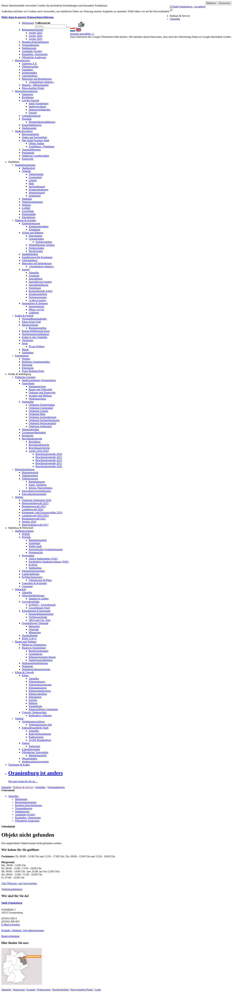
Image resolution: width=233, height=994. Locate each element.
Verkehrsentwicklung (33, 721)
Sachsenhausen (37, 186)
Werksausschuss (37, 398)
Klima (25, 675)
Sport (25, 343)
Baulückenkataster (38, 650)
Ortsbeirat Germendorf (41, 407)
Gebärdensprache (31, 115)
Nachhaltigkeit (30, 635)
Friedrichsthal (36, 174)
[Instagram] (77, 26)
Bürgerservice (22, 60)
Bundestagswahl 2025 (34, 506)
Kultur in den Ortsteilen (34, 337)
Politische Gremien (25, 377)
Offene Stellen (36, 143)
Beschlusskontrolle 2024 (48, 454)
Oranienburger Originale (35, 623)
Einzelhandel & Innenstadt (36, 610)
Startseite (6, 787)
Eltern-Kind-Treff (31, 321)
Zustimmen (224, 3)
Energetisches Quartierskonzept (46, 549)
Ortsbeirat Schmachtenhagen (44, 420)
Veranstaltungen (30, 45)
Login (97, 989)
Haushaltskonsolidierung (42, 121)
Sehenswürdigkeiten (39, 109)
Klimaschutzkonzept (40, 690)
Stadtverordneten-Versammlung (39, 380)
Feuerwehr (27, 158)
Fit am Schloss (36, 346)
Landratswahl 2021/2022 (35, 515)
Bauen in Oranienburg (34, 647)
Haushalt (26, 118)
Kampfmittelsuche (31, 125)
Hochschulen (36, 251)
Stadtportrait (28, 168)
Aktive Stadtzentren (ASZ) (43, 558)
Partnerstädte (29, 214)
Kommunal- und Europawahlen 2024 (42, 512)
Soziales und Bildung (40, 395)
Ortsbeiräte (28, 401)
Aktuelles (175, 18)
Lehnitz (33, 180)
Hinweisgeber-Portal (33, 88)
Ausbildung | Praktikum (41, 146)
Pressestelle (28, 152)
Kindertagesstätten (38, 226)
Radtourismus (36, 737)
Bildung (33, 703)
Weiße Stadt (35, 546)
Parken (25, 743)
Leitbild (26, 208)
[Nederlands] (72, 30)
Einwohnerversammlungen (36, 490)
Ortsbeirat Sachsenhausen (42, 417)
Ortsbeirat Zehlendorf (40, 426)
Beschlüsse (35, 441)
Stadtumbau (35, 567)
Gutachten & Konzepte (34, 583)
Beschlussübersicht (39, 444)
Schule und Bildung (32, 232)
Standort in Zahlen (39, 598)
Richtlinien (28, 97)
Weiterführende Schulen (42, 244)
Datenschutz (43, 989)
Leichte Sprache (30, 100)
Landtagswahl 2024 (32, 509)
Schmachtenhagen (38, 189)
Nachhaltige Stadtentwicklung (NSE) (49, 561)
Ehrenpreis (27, 367)
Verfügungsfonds (38, 617)
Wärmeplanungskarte (40, 684)
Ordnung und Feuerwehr (42, 392)
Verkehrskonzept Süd (40, 724)
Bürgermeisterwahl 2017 (35, 524)
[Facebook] (74, 26)
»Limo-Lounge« (37, 300)
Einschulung (35, 235)
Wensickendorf (37, 192)
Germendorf (35, 177)
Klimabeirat (35, 697)
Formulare (27, 69)
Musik (25, 349)
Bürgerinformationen (26, 91)
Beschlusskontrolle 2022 (48, 460)
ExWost (33, 564)
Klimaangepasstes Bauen (42, 657)
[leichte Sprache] (81, 26)
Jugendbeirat (35, 278)
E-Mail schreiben (10, 924)
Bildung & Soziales (25, 220)
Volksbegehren (30, 475)
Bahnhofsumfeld (38, 540)
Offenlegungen (30, 478)
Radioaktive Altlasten (40, 715)
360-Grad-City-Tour (39, 620)
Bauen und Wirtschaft (40, 389)
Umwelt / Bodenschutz (34, 712)
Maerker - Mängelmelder (35, 85)
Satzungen (27, 94)
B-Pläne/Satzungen (32, 577)
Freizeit (33, 112)
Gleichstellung (29, 75)
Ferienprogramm (38, 297)
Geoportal (27, 586)
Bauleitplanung (37, 481)
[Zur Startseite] (71, 26)
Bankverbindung (10, 936)
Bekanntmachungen (32, 29)
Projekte (26, 537)
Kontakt (31, 989)
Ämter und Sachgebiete (34, 137)
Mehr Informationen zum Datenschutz (90, 39)
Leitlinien (34, 312)
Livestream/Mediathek (34, 432)
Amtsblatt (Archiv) (32, 51)
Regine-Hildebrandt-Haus (36, 331)
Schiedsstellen (29, 72)
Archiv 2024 (35, 35)
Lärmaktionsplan (31, 749)
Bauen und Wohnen (26, 641)
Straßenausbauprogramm (35, 761)
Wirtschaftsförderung (33, 595)
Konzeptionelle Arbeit (40, 291)
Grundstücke (35, 653)
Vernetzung (35, 288)
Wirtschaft (20, 589)
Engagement (21, 355)
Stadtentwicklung (24, 530)
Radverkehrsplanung (40, 733)
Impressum (19, 989)
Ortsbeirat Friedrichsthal (42, 404)
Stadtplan (27, 198)
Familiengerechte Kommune (37, 257)
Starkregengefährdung (41, 660)
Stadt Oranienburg (38, 103)
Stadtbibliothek (30, 254)
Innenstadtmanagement (41, 613)
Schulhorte (34, 229)
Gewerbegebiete (30, 601)
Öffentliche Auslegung (34, 57)
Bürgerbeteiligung (24, 469)
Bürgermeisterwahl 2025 (35, 503)
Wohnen (26, 204)
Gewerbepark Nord (39, 607)
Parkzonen (34, 746)
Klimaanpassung (38, 687)
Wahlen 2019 (29, 521)
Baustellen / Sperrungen (35, 54)
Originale (34, 629)
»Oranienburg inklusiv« (41, 81)
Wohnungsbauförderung (35, 663)
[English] (78, 30)
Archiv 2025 (35, 32)
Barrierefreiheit (60, 989)
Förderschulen (36, 248)
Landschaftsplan (30, 574)
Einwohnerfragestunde (34, 494)
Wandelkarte (35, 706)
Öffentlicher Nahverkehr (35, 752)
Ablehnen (211, 3)
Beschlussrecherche (39, 447)
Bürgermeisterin (30, 134)
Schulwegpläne (43, 241)
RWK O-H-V (29, 638)
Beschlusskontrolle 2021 (48, 463)
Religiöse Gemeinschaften (36, 361)
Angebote (34, 275)
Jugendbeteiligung (38, 284)
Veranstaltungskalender (34, 318)
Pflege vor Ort (36, 309)
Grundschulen (36, 238)
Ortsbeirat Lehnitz (38, 411)
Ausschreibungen (31, 149)
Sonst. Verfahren (38, 484)
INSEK (26, 534)
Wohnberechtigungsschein (36, 669)
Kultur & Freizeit (24, 315)
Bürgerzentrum (30, 324)
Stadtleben (13, 161)
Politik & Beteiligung (19, 374)
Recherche (27, 435)
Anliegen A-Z (29, 63)
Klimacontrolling (38, 693)
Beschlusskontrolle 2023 (48, 457)
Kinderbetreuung (31, 223)
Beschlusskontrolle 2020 (48, 466)
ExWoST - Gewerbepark (42, 604)
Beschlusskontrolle (32, 438)
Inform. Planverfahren (40, 487)
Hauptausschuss (37, 386)
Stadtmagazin (29, 48)
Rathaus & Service (180, 15)
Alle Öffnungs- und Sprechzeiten (19, 883)
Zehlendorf (35, 195)
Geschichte (28, 211)
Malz (31, 183)
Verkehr (19, 718)
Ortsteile (26, 171)
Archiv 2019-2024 (39, 451)
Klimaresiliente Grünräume (43, 709)
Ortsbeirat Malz (37, 414)
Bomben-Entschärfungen (35, 41)
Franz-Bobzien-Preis (33, 371)
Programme (28, 555)
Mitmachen (35, 632)
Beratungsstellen (37, 327)
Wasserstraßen (29, 758)
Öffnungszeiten (30, 66)
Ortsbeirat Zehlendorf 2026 (36, 500)
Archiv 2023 (35, 38)
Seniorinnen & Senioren (35, 303)
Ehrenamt (27, 364)
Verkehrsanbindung (32, 201)
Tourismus (27, 340)
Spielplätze (28, 352)
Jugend (26, 269)
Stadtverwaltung (37, 106)
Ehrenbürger (28, 217)
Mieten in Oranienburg (34, 644)
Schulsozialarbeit (38, 294)
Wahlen (19, 497)
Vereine (26, 358)
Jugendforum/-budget (40, 281)
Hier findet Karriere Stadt (35, 140)
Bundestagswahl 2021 (34, 518)
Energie (33, 700)
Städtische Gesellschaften (35, 155)
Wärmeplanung (37, 681)
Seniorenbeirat (36, 306)
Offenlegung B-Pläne (40, 580)
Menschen (34, 626)
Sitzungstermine (30, 429)
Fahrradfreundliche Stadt (35, 727)
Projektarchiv (36, 552)
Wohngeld (27, 666)
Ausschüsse (28, 383)
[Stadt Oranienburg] (188, 6)
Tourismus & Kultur (19, 764)
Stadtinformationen (25, 165)
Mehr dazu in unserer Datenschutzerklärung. (27, 17)
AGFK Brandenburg (40, 740)
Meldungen (28, 23)
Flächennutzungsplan (33, 570)
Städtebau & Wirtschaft (20, 527)
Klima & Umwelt (24, 672)
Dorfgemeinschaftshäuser (35, 334)
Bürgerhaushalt (30, 472)
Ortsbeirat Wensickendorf (42, 423)
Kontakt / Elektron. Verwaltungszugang (22, 930)
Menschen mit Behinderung (37, 78)
